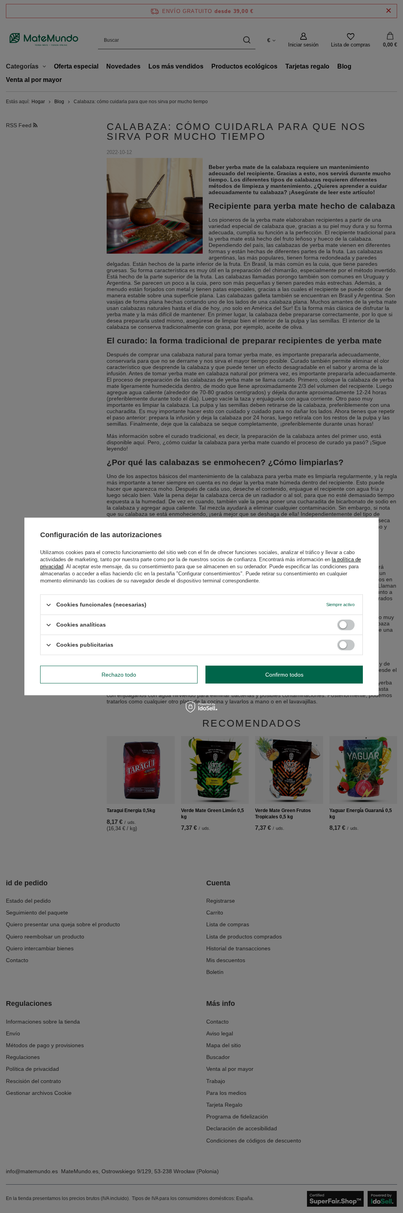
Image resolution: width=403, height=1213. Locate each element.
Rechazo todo (119, 674)
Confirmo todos (284, 674)
